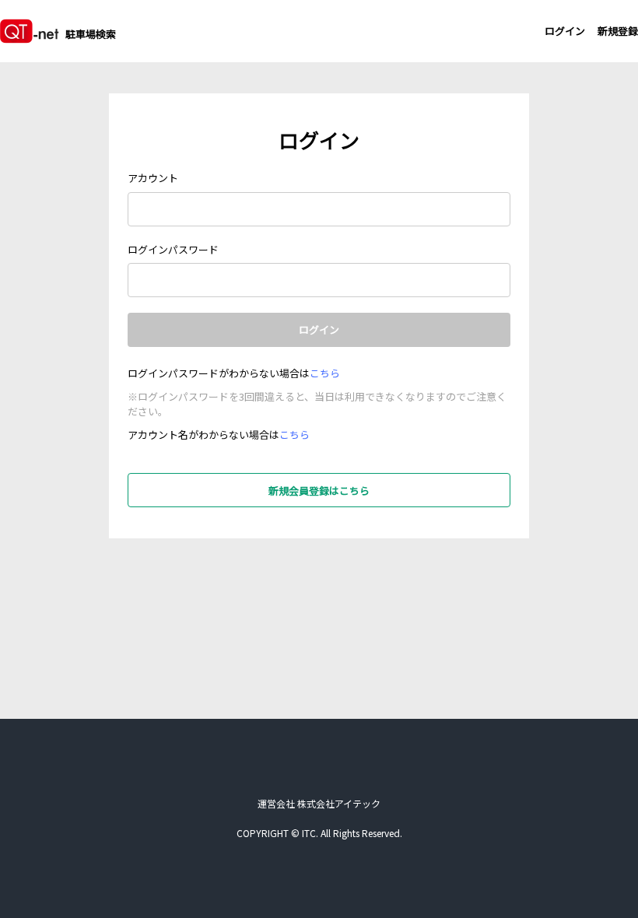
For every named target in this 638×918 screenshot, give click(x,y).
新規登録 (618, 30)
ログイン (565, 30)
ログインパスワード (173, 249)
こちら (325, 373)
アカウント (153, 177)
